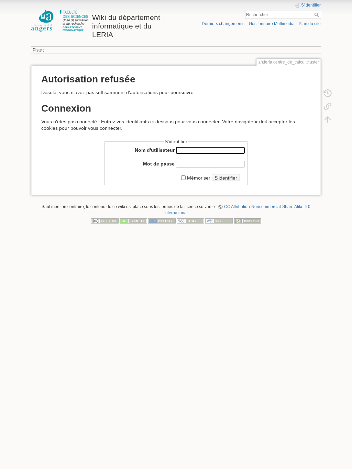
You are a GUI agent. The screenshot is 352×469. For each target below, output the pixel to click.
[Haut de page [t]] (328, 119)
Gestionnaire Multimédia (272, 23)
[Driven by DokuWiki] (247, 220)
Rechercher (317, 14)
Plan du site (310, 23)
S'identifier (225, 178)
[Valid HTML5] (190, 220)
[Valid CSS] (219, 220)
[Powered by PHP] (162, 220)
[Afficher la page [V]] (328, 80)
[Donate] (133, 220)
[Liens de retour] (328, 106)
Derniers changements (223, 23)
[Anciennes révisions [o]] (328, 93)
